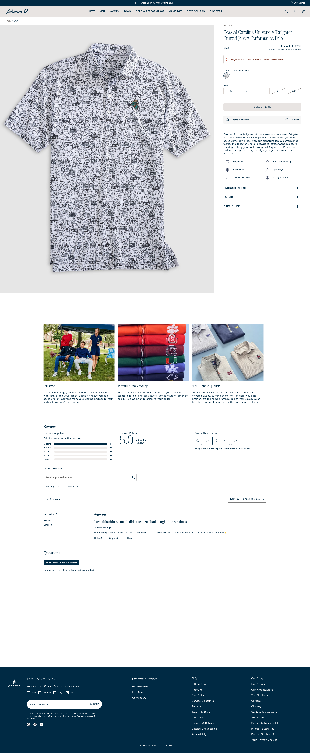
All (71, 693)
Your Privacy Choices (264, 739)
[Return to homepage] (16, 11)
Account (197, 689)
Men (102, 11)
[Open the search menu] (286, 11)
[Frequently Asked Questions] (155, 3)
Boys (127, 11)
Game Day (175, 11)
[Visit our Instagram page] (28, 724)
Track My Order (201, 712)
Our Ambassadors (262, 689)
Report (130, 538)
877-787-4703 (141, 686)
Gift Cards (198, 717)
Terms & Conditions (77, 713)
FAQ (194, 678)
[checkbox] (28, 692)
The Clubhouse (260, 695)
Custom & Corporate (264, 712)
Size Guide (198, 695)
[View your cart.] (302, 11)
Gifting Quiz (199, 684)
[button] (197, 440)
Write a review (276, 49)
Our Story (257, 678)
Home (7, 21)
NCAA (15, 21)
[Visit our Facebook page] (35, 724)
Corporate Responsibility (266, 723)
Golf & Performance (150, 11)
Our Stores (299, 3)
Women (114, 11)
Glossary (256, 706)
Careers (256, 700)
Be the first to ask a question (61, 562)
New (92, 11)
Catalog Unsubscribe (204, 728)
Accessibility (199, 734)
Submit (94, 704)
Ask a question (293, 49)
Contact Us (139, 697)
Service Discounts (203, 700)
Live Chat (294, 120)
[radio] (226, 75)
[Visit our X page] (41, 724)
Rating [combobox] (50, 486)
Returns (196, 706)
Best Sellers (196, 11)
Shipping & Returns (239, 120)
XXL (296, 91)
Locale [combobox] (70, 486)
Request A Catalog (203, 723)
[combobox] (251, 498)
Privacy (170, 745)
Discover (216, 11)
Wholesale (257, 717)
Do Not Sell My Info (263, 734)
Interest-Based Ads (262, 728)
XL (281, 91)
